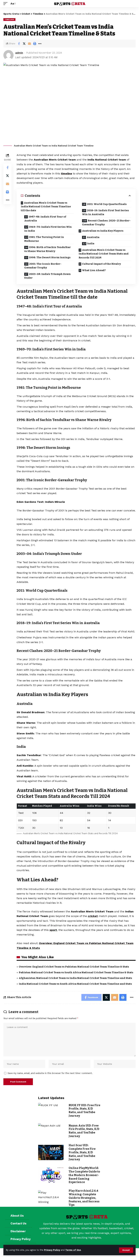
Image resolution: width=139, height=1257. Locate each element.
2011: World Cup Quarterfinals (107, 204)
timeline (66, 173)
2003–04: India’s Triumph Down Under (47, 276)
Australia (93, 237)
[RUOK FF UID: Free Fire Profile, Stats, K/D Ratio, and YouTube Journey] (51, 1110)
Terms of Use (73, 1250)
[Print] (34, 43)
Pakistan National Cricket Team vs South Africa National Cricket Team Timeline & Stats (76, 972)
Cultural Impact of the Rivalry (101, 263)
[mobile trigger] (6, 3)
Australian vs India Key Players (102, 230)
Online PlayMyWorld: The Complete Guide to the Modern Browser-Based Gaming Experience (84, 1175)
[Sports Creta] (69, 3)
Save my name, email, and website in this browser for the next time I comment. (50, 1073)
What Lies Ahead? (94, 270)
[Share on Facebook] (18, 43)
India (90, 243)
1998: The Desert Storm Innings (50, 257)
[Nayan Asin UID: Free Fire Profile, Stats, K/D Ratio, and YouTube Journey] (51, 1131)
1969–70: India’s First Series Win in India (48, 228)
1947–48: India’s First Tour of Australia (45, 218)
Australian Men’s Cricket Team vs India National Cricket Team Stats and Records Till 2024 (103, 253)
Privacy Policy (52, 1250)
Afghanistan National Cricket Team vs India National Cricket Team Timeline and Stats (75, 978)
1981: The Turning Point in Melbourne (44, 239)
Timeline (9, 19)
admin (19, 52)
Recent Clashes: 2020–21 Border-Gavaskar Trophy (106, 222)
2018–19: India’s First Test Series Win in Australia (105, 212)
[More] (39, 43)
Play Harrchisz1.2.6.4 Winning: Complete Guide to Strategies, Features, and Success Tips (84, 1197)
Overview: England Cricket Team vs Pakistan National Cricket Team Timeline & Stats (74, 966)
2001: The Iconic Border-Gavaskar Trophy (42, 265)
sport (53, 930)
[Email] (29, 43)
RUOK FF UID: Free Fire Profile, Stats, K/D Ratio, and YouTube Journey (84, 1110)
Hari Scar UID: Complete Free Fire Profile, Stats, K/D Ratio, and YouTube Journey (82, 1152)
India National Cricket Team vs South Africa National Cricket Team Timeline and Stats (75, 983)
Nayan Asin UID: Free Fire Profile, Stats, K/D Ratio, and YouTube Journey (84, 1131)
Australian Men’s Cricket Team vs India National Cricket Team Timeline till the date (46, 206)
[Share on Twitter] (24, 43)
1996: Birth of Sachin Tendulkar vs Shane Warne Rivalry (47, 249)
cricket (93, 916)
